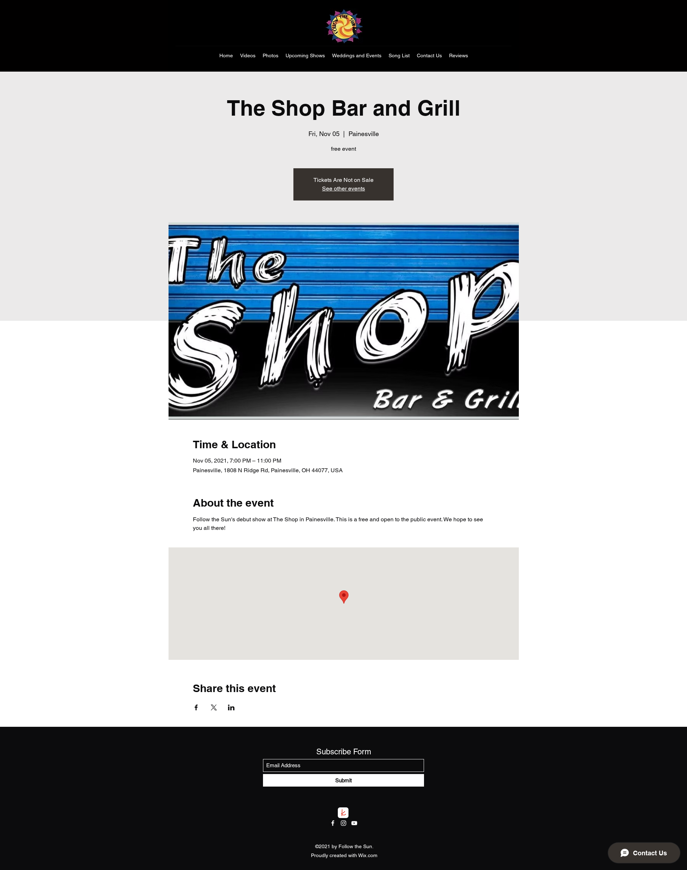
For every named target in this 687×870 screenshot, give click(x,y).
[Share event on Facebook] (196, 707)
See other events (343, 188)
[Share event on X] (213, 707)
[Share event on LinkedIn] (231, 707)
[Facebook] (332, 823)
